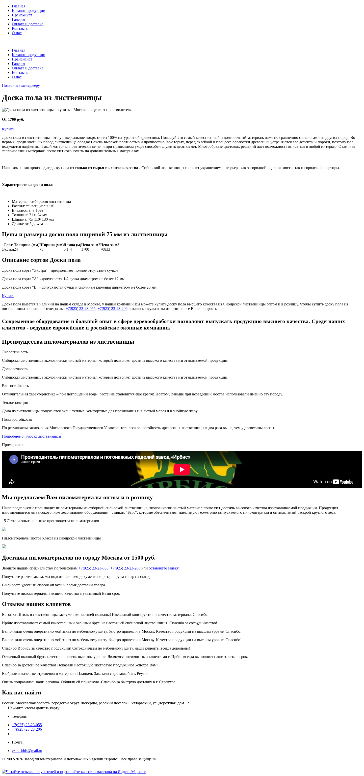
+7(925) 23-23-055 (81, 308)
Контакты (20, 28)
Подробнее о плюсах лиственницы (31, 436)
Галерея (18, 19)
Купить (8, 129)
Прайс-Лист (22, 15)
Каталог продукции (28, 10)
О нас (17, 33)
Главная (18, 6)
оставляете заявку (164, 568)
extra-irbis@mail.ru (27, 750)
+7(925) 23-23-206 (113, 308)
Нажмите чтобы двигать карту (33, 708)
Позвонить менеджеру (21, 85)
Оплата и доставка (27, 24)
